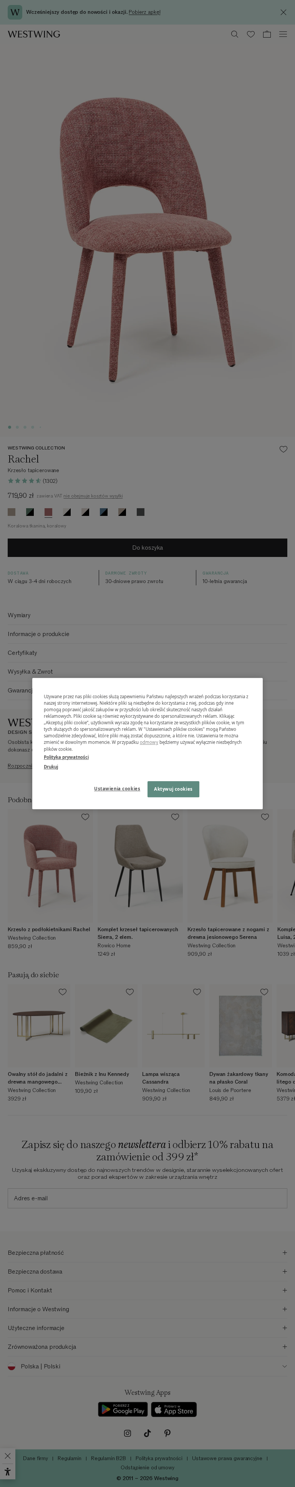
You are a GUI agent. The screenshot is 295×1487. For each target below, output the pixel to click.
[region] (147, 743)
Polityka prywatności (66, 757)
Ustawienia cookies (117, 788)
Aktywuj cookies (173, 789)
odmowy (149, 742)
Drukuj (51, 767)
